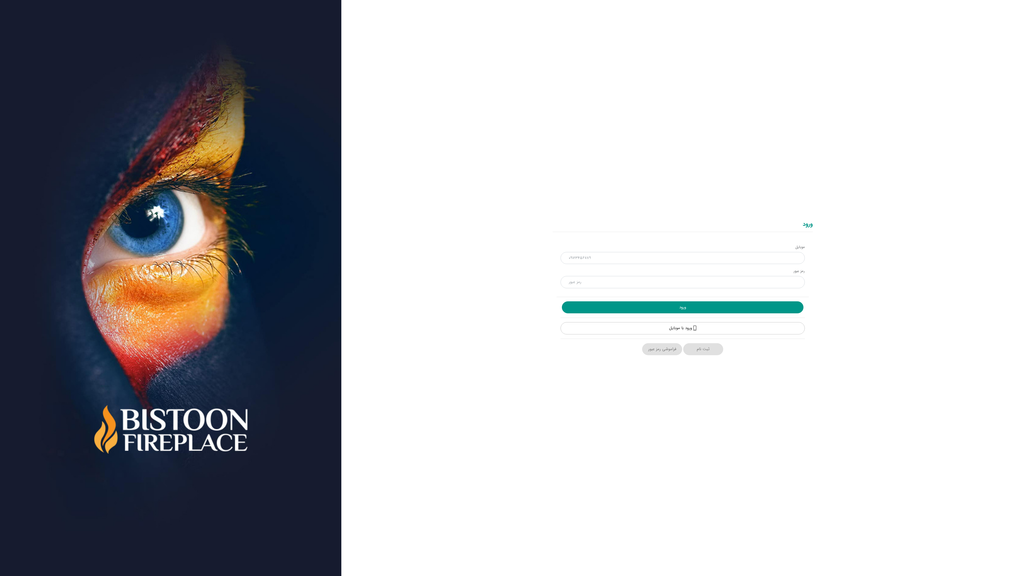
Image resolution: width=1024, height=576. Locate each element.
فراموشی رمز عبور (662, 349)
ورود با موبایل (681, 328)
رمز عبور (799, 271)
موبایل (800, 247)
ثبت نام (703, 349)
